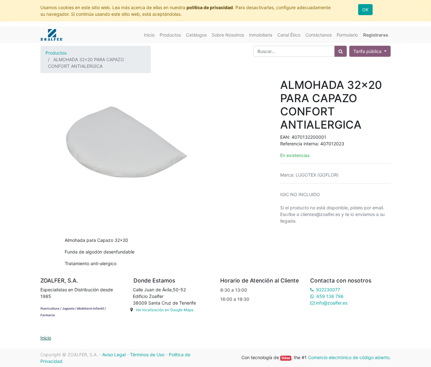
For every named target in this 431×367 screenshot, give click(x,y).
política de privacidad (209, 7)
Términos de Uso (147, 354)
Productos (56, 52)
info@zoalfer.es (331, 303)
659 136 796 (330, 296)
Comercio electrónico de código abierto (348, 357)
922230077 (328, 289)
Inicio (45, 338)
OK (365, 9)
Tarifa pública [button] (368, 51)
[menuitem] (149, 35)
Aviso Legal (114, 354)
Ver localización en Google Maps (164, 309)
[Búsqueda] (340, 51)
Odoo (285, 358)
